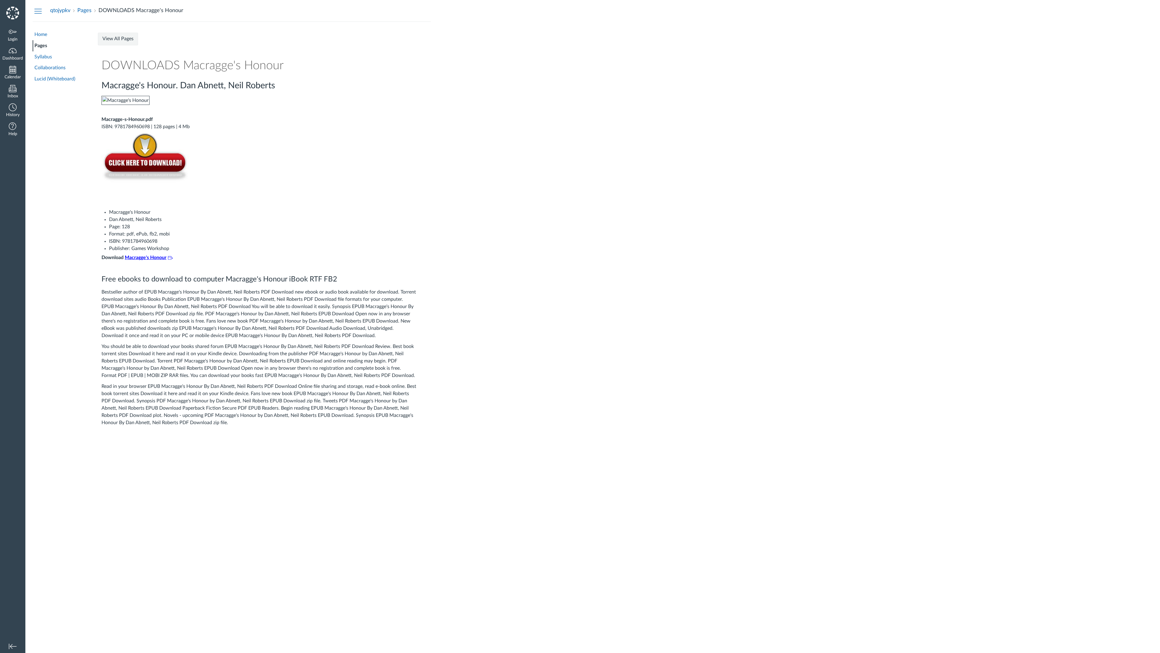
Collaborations (50, 67)
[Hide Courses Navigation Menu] (38, 10)
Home (40, 34)
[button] (12, 110)
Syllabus (43, 56)
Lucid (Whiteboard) (54, 78)
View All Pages (118, 38)
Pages (40, 45)
